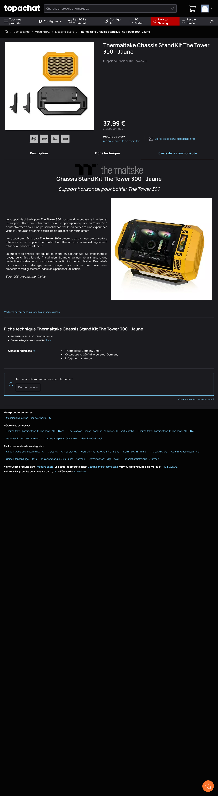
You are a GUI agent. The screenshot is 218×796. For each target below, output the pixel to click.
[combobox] (207, 8)
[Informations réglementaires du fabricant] (33, 351)
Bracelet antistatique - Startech (141, 458)
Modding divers (64, 31)
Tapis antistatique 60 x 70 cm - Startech (63, 458)
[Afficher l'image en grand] (49, 86)
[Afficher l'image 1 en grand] (33, 138)
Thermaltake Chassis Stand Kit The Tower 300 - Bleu (166, 431)
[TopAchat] (22, 9)
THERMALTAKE (169, 466)
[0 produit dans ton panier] (192, 8)
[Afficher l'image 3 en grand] (55, 138)
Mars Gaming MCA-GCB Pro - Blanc (100, 451)
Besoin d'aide (191, 21)
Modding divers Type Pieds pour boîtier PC (28, 417)
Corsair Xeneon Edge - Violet (104, 458)
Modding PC (42, 31)
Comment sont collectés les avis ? (196, 399)
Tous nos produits (15, 21)
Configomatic (53, 21)
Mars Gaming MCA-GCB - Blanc (23, 438)
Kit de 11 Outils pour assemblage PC (25, 451)
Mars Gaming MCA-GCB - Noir (60, 438)
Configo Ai (115, 21)
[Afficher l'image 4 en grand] (65, 138)
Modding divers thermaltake (103, 466)
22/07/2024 (80, 471)
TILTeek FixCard (159, 451)
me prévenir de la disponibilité (121, 141)
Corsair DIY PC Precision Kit (62, 451)
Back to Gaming (163, 21)
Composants (21, 31)
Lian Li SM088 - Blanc (134, 451)
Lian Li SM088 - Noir (92, 438)
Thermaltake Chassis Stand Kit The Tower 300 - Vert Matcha (101, 431)
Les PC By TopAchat (79, 21)
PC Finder (139, 21)
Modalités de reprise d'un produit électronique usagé (32, 311)
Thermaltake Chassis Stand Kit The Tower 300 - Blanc (35, 431)
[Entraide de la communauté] (208, 786)
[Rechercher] (173, 8)
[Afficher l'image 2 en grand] (44, 138)
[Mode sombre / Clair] (212, 21)
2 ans (48, 340)
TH (55, 471)
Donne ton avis (28, 387)
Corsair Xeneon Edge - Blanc (21, 458)
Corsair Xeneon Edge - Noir (185, 451)
